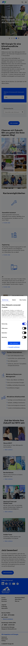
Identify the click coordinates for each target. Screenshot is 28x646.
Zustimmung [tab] (5, 299)
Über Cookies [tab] (23, 299)
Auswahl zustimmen (14, 347)
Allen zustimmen (14, 343)
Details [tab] (14, 299)
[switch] (24, 328)
